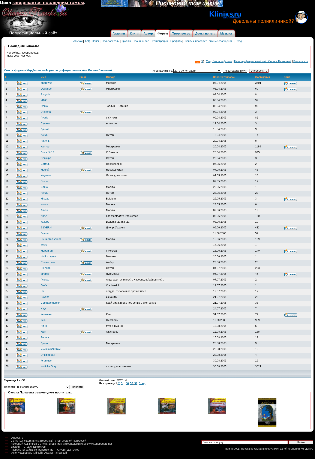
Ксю (43, 320)
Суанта (45, 123)
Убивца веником (50, 349)
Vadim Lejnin (48, 256)
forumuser (46, 360)
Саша (44, 187)
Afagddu (46, 94)
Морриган (47, 250)
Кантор (45, 146)
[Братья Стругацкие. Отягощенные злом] (66, 413)
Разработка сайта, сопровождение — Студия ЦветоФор (45, 449)
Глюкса (45, 279)
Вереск (45, 337)
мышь (44, 204)
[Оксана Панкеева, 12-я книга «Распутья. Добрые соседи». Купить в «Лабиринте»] (162, 6)
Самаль (45, 163)
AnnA (44, 216)
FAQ (87, 41)
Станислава (48, 262)
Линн (44, 325)
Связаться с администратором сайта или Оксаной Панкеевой (48, 440)
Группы (126, 41)
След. (142, 383)
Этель (44, 181)
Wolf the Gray (48, 366)
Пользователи (110, 41)
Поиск (95, 41)
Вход (239, 41)
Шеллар (46, 268)
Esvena (45, 297)
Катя (43, 331)
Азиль (44, 135)
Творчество (181, 33)
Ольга (44, 106)
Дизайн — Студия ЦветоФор (28, 446)
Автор (148, 33)
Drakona (46, 111)
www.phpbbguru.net (100, 443)
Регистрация (160, 41)
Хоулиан (46, 175)
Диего (44, 343)
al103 (44, 100)
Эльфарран (48, 354)
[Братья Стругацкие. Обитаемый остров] (116, 413)
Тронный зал (141, 41)
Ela (43, 291)
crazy (44, 244)
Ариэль (45, 140)
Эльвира (46, 158)
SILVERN (46, 227)
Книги (134, 33)
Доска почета (205, 33)
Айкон (44, 210)
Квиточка (46, 314)
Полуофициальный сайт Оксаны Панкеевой (40, 452)
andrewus (46, 82)
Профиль (176, 41)
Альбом (77, 41)
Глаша (45, 233)
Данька (45, 129)
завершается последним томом (48, 2)
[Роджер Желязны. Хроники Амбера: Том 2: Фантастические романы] (267, 425)
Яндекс (306, 448)
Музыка (226, 33)
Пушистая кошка (51, 239)
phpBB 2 (34, 443)
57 (131, 383)
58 (135, 383)
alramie (45, 273)
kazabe (45, 221)
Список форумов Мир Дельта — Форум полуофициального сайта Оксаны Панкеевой (58, 70)
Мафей (45, 169)
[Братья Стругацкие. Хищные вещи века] (167, 413)
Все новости (300, 61)
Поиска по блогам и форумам (259, 448)
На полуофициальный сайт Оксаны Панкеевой (262, 61)
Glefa (44, 285)
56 (127, 383)
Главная (119, 33)
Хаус (43, 308)
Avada (44, 117)
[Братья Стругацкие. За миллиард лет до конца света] (16, 413)
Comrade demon (50, 302)
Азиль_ (45, 192)
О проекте (17, 437)
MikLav (45, 198)
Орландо (46, 88)
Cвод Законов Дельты (219, 61)
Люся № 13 (47, 152)
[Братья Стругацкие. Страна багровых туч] (217, 413)
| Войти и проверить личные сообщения (208, 41)
